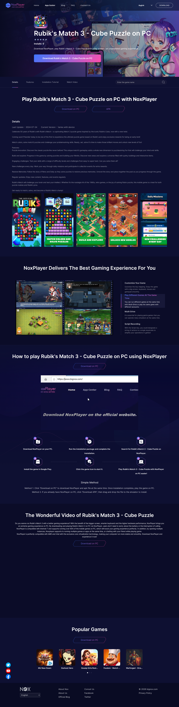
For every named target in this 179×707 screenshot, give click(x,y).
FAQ (73, 5)
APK (108, 109)
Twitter (87, 697)
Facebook (89, 693)
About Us (62, 693)
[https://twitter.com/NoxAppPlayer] (8, 665)
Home (36, 5)
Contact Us (85, 5)
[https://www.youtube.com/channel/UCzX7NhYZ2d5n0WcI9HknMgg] (8, 670)
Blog (63, 5)
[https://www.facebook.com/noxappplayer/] (8, 676)
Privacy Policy (145, 693)
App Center (50, 5)
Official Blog (64, 697)
